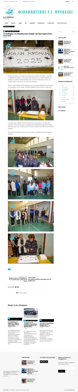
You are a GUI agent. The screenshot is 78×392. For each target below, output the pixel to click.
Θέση (60, 85)
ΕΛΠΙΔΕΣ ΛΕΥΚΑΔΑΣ (66, 99)
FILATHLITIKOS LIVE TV (62, 23)
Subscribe (61, 371)
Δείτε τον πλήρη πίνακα (70, 103)
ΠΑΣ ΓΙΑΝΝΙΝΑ (64, 87)
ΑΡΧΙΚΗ (6, 23)
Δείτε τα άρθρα (23, 292)
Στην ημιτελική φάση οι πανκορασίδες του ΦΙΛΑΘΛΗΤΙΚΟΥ (68, 74)
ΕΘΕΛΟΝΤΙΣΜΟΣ (41, 23)
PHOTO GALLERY (32, 1)
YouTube (69, 1)
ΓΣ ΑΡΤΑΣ (64, 97)
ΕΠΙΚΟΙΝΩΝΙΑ (25, 1)
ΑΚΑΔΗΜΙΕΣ (32, 23)
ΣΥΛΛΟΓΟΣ (13, 23)
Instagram (67, 1)
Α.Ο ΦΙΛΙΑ (64, 95)
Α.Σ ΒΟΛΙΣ (64, 101)
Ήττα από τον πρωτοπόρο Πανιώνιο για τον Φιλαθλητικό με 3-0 (47, 325)
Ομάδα (63, 85)
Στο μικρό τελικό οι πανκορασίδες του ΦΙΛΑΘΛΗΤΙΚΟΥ (68, 60)
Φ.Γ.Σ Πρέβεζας (8, 17)
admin (6, 37)
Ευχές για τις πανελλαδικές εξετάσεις (69, 67)
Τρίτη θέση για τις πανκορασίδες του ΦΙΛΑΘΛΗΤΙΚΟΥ (67, 42)
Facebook (66, 1)
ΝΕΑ (26, 23)
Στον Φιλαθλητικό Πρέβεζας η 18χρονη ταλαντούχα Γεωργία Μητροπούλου (13, 324)
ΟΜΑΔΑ (20, 23)
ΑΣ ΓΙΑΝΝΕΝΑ (64, 93)
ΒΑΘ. (73, 85)
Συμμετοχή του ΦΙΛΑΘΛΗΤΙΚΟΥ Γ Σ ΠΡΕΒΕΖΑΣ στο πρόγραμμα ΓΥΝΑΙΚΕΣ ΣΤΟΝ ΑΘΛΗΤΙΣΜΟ (69, 51)
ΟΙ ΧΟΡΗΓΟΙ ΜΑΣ (50, 23)
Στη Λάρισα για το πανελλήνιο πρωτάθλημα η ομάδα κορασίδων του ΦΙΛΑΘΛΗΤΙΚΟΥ (30, 324)
